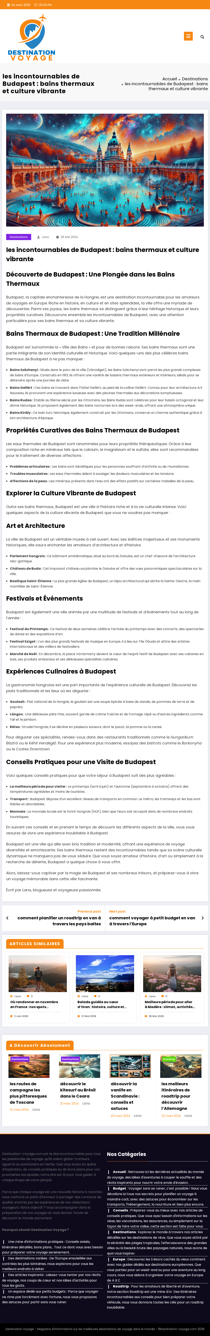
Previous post (89, 911)
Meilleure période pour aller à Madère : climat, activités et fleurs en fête (169, 1004)
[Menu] (188, 36)
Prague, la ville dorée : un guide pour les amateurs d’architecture (172, 1096)
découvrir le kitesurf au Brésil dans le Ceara (21, 1090)
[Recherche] (202, 37)
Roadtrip (112, 1059)
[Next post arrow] (202, 918)
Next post (117, 911)
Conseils (61, 1059)
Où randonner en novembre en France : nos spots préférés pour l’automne (34, 1004)
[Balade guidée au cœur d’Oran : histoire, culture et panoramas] (105, 973)
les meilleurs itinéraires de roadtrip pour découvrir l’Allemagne (119, 1096)
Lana (45, 237)
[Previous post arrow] (7, 918)
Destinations (19, 237)
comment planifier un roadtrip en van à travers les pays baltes (59, 921)
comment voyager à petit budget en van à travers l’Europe (152, 921)
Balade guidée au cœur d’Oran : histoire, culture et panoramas (101, 1004)
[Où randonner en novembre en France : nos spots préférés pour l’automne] (38, 973)
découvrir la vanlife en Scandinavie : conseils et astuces (68, 1096)
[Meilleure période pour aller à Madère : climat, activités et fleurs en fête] (172, 973)
